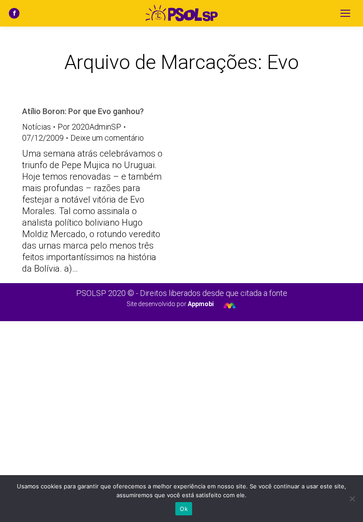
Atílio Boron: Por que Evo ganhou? (83, 111)
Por (89, 126)
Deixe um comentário (107, 137)
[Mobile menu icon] (345, 13)
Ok (184, 508)
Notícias (36, 126)
